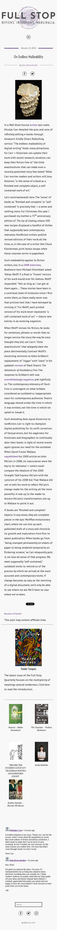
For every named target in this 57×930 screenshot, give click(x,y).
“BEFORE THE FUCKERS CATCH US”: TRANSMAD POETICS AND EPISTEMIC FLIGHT (15, 771)
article (33, 125)
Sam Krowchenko (30, 65)
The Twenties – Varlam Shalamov (41, 729)
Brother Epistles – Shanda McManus (15, 804)
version (18, 365)
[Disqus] (28, 859)
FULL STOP (31, 923)
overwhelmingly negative (19, 379)
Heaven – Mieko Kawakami (15, 729)
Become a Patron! (12, 613)
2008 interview (32, 265)
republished (11, 456)
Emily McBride (41, 765)
